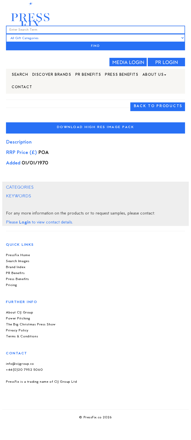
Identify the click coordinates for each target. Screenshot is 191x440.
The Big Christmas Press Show (31, 324)
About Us (153, 75)
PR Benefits (88, 75)
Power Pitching (18, 318)
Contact (22, 87)
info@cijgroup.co (20, 364)
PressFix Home (18, 255)
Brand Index (15, 267)
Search (20, 75)
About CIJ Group (19, 312)
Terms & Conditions (22, 336)
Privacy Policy (17, 330)
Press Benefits (121, 75)
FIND (95, 46)
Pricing (11, 285)
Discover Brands (51, 75)
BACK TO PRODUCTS (158, 106)
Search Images (17, 261)
